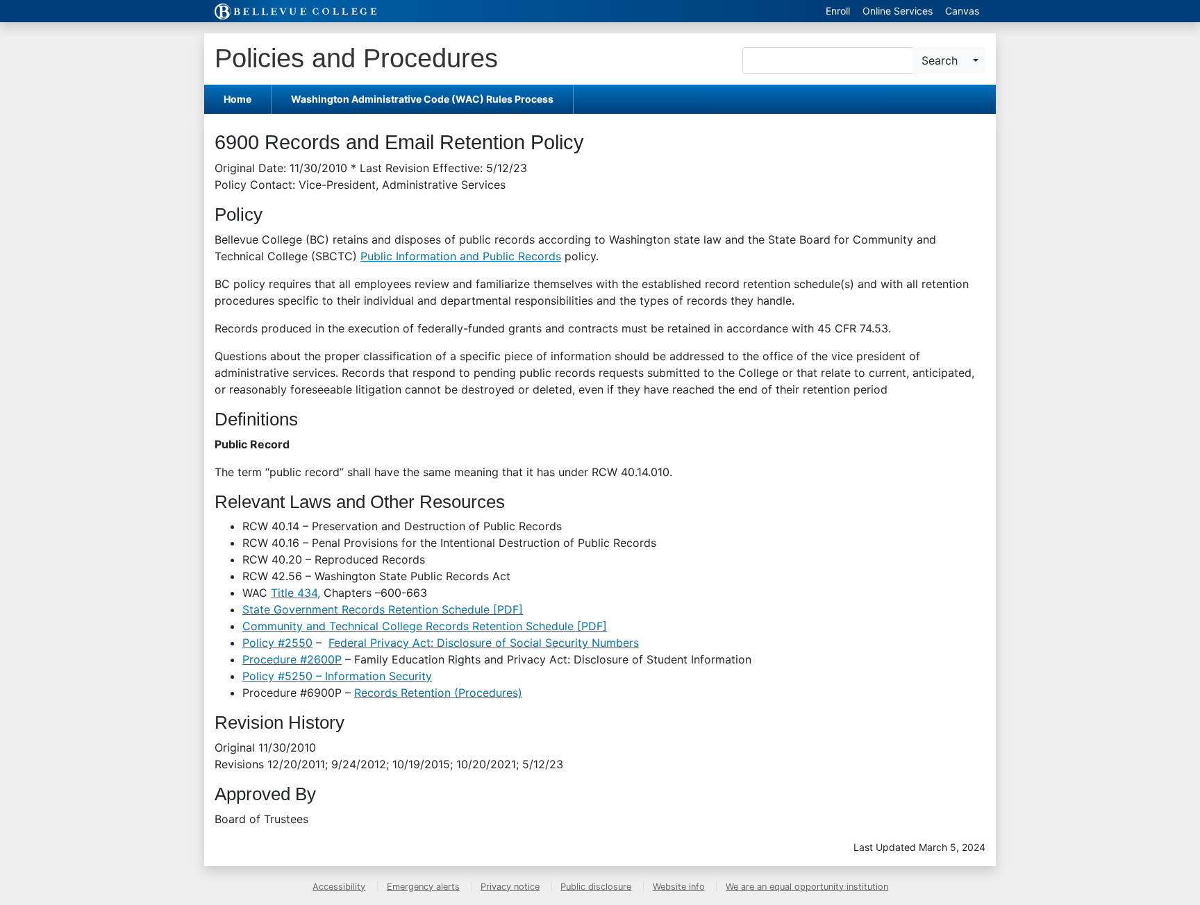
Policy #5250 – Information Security (337, 676)
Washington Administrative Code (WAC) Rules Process (422, 99)
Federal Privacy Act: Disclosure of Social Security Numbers (483, 643)
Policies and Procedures (356, 58)
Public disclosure (595, 886)
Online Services (897, 11)
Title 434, (295, 593)
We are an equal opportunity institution (807, 886)
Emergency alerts (423, 886)
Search (940, 60)
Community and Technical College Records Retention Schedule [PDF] (424, 626)
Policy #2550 (277, 643)
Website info (679, 886)
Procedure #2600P (292, 659)
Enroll (838, 11)
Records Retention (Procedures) (438, 693)
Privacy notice (510, 886)
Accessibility (338, 886)
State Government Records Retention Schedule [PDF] (382, 609)
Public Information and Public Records (460, 256)
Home (237, 99)
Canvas (962, 11)
